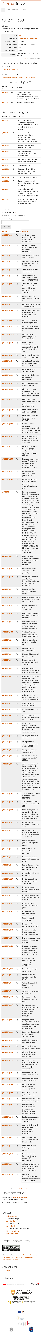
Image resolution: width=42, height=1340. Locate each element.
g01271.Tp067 (7, 321)
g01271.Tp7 (6, 991)
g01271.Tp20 (7, 1040)
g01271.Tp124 (7, 375)
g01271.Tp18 (7, 399)
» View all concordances (9, 69)
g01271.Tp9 (6, 1046)
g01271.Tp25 (7, 355)
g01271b (5, 151)
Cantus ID (6, 231)
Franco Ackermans (20, 1197)
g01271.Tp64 (7, 1138)
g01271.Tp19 (7, 1164)
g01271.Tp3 (6, 830)
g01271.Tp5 (6, 750)
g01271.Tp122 (7, 270)
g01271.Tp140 (7, 1154)
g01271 (5, 92)
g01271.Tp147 (7, 1005)
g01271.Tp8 (6, 622)
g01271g (5, 181)
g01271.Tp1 (6, 654)
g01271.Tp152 (7, 946)
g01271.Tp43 (7, 276)
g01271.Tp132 (7, 1146)
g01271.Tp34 (7, 983)
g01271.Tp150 (7, 424)
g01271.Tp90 (7, 660)
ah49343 (5, 492)
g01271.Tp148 (7, 1117)
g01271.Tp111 (7, 262)
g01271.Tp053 (7, 958)
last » (27, 1188)
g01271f (5, 177)
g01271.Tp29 (7, 304)
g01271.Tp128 (7, 1052)
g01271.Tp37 (7, 296)
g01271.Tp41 (7, 556)
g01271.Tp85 (7, 361)
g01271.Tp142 (7, 597)
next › (20, 1188)
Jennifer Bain (11, 1221)
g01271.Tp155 (7, 1084)
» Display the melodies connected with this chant (19, 77)
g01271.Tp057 (7, 695)
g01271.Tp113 (7, 742)
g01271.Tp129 (7, 841)
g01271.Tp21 (7, 1079)
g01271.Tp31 (7, 924)
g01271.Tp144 (7, 865)
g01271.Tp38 (7, 605)
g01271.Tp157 (7, 1073)
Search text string (6, 219)
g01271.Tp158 (7, 1093)
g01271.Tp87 (7, 975)
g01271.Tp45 (7, 613)
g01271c (5, 159)
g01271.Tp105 (7, 930)
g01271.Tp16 (7, 436)
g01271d (5, 165)
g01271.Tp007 (7, 1020)
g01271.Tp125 (7, 410)
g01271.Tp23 (7, 256)
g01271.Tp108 (7, 810)
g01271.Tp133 (7, 849)
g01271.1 (5, 103)
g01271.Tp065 (7, 389)
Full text (25, 231)
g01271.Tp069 (7, 723)
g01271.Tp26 (7, 640)
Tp (20, 36)
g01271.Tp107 (7, 569)
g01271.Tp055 (7, 632)
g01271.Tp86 (7, 1105)
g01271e (5, 169)
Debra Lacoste (11, 1216)
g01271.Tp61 (7, 1125)
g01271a (5, 133)
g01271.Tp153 (7, 459)
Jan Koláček (10, 1226)
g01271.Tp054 (7, 284)
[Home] (14, 2)
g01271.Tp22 (7, 736)
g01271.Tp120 (7, 873)
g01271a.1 (6, 145)
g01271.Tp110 (7, 802)
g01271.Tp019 (7, 676)
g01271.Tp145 (7, 343)
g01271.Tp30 (7, 383)
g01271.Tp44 (7, 416)
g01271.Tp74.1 (8, 326)
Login (8, 1271)
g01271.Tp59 (7, 245)
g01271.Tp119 (7, 709)
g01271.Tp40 (7, 911)
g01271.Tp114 (7, 1174)
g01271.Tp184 (7, 764)
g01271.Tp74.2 (8, 334)
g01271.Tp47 (7, 715)
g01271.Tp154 (7, 794)
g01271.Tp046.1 (8, 887)
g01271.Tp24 (7, 1099)
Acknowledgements (13, 1233)
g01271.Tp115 (7, 577)
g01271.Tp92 (7, 756)
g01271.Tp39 (7, 668)
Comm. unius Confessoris (28, 39)
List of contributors (13, 1231)
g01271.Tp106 (7, 969)
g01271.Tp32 (7, 447)
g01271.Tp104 (7, 479)
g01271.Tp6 (6, 648)
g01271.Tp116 (7, 1032)
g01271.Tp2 (6, 589)
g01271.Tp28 (7, 903)
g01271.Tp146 (7, 310)
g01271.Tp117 (7, 369)
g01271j (5, 199)
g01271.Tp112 (7, 1060)
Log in (24, 59)
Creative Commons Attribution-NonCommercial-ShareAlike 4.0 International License (19, 1257)
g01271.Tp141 (7, 471)
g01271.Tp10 (7, 822)
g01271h (5, 189)
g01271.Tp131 (7, 895)
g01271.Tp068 (7, 997)
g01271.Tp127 (7, 879)
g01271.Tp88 (7, 235)
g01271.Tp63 (7, 857)
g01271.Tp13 (7, 938)
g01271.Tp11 (7, 703)
